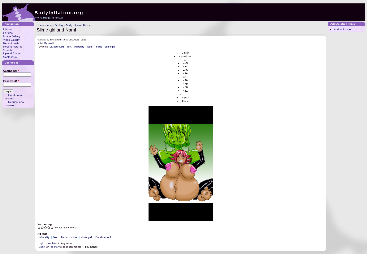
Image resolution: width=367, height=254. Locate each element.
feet (69, 46)
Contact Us (10, 56)
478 (185, 80)
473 (185, 63)
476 (185, 73)
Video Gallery (11, 39)
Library (7, 29)
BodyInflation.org (58, 12)
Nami (90, 46)
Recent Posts (11, 43)
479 (185, 83)
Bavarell (49, 43)
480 (185, 87)
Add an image (342, 29)
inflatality (79, 46)
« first (185, 52)
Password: (11, 80)
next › (185, 97)
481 (185, 90)
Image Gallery (54, 25)
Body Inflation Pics (77, 25)
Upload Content (12, 53)
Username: (11, 70)
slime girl (110, 46)
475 (185, 70)
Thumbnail (91, 246)
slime (99, 46)
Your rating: (45, 224)
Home (40, 25)
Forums (8, 32)
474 (185, 66)
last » (185, 100)
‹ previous (185, 56)
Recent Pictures (12, 46)
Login (40, 243)
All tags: (42, 233)
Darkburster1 (57, 46)
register (52, 243)
